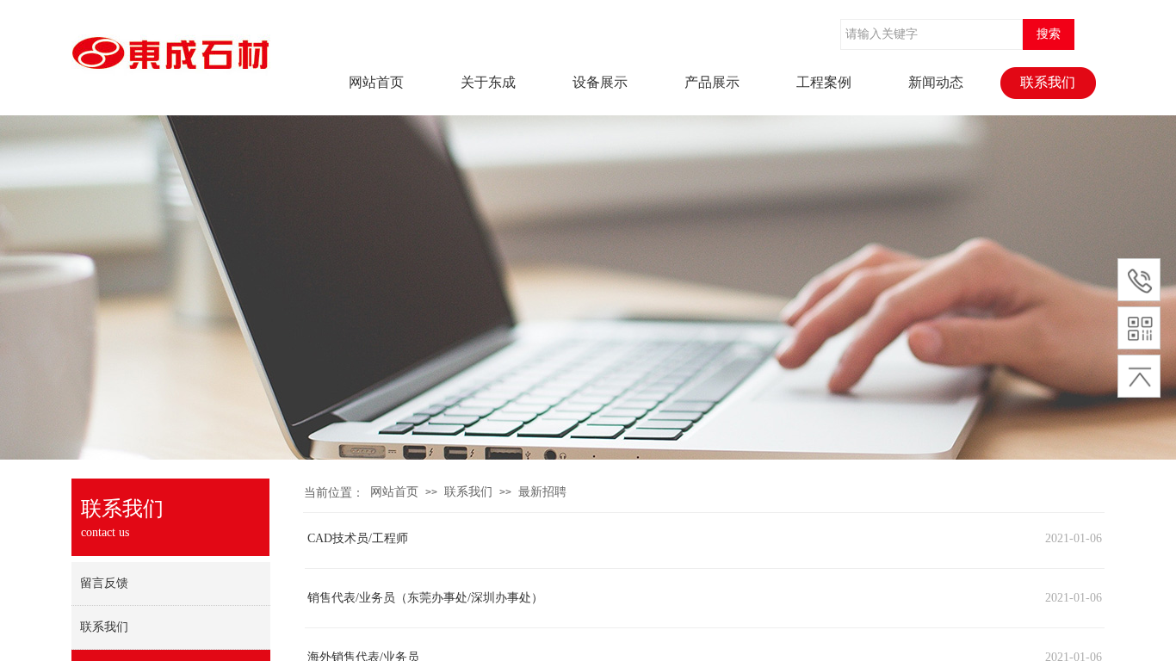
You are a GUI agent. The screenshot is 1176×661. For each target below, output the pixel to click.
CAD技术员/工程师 (357, 538)
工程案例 (823, 82)
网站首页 (376, 82)
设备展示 (600, 82)
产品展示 (712, 82)
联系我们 (1047, 82)
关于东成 (488, 82)
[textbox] (931, 34)
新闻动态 (935, 82)
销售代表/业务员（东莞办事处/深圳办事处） (425, 597)
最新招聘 (542, 491)
